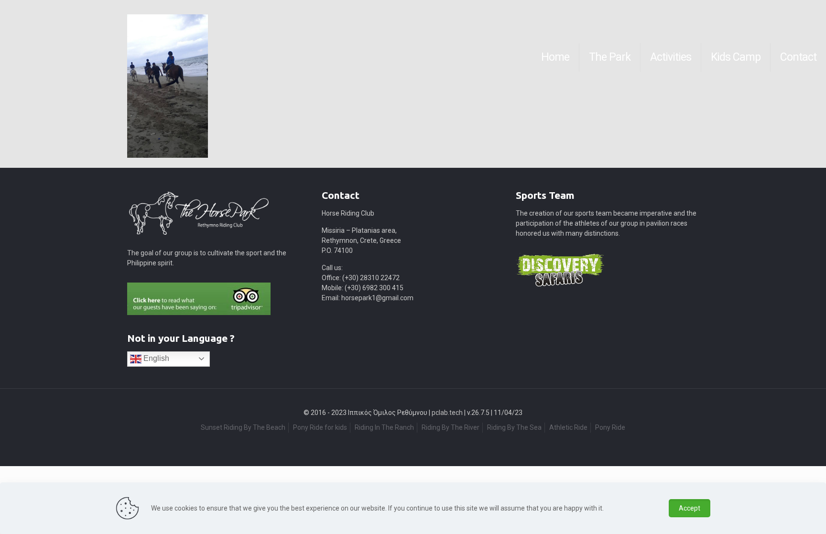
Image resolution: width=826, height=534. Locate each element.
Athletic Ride (568, 427)
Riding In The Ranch (384, 427)
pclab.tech (447, 412)
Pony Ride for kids (320, 427)
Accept (689, 508)
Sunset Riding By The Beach (243, 427)
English (155, 358)
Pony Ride (610, 427)
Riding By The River (450, 427)
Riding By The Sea (514, 427)
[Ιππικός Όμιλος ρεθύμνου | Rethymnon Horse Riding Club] (10, 57)
